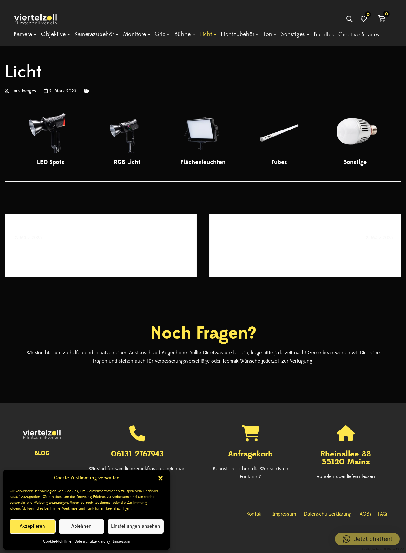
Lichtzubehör (35, 251)
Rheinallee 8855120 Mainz (345, 458)
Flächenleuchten (203, 162)
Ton (387, 251)
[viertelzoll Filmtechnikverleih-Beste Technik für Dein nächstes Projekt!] (40, 20)
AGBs (365, 514)
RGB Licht (127, 162)
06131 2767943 (137, 454)
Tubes (279, 162)
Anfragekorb (250, 454)
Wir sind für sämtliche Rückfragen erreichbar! (137, 468)
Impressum (121, 541)
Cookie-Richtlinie (57, 541)
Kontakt (254, 514)
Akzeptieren (32, 526)
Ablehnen (81, 526)
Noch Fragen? (203, 333)
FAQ (382, 514)
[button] (160, 478)
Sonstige (355, 162)
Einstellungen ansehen (135, 526)
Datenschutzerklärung (92, 541)
